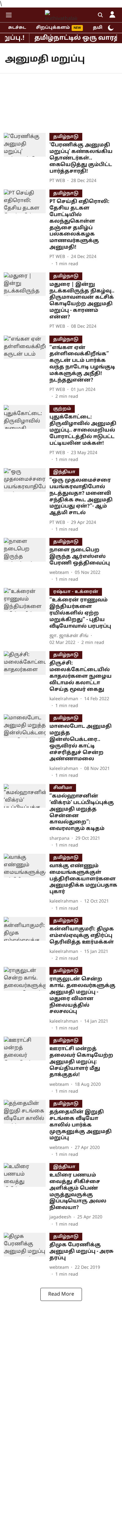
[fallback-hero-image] (26, 159)
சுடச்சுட (17, 27)
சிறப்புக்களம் (53, 27)
